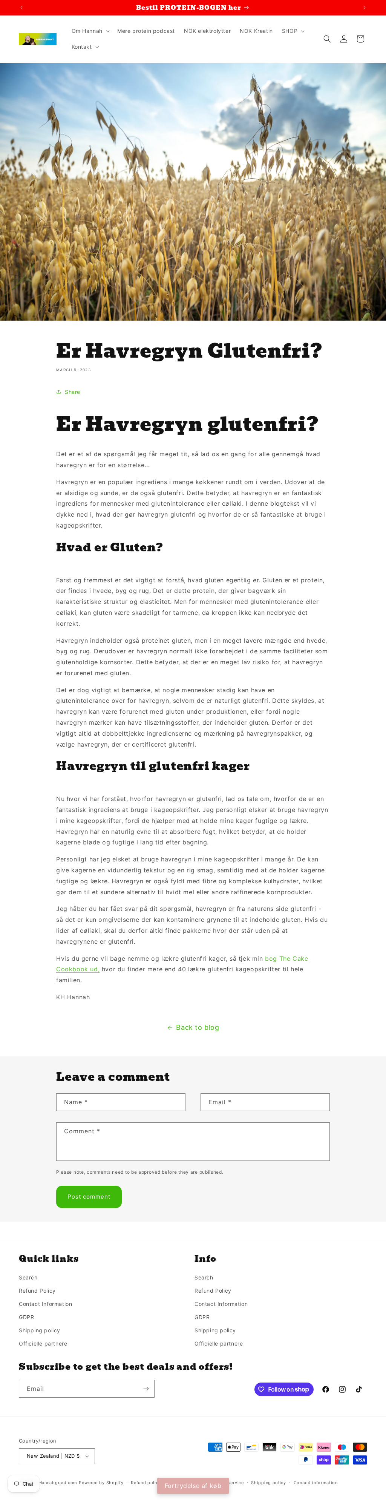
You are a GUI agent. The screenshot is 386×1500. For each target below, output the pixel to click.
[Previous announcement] (21, 7)
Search (28, 1277)
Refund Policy (37, 1290)
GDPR (26, 1317)
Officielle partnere (43, 1343)
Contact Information (45, 1304)
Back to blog (197, 1027)
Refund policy (146, 1482)
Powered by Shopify (101, 1482)
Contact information (316, 1482)
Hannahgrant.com (58, 1482)
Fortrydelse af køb (193, 1485)
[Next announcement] (364, 7)
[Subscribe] (146, 1389)
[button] (90, 31)
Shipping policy (39, 1330)
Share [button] (72, 392)
